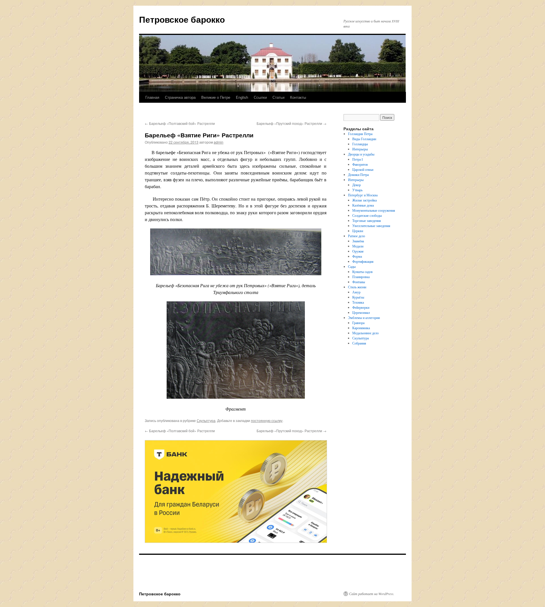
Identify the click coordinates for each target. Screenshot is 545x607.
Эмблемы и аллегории (364, 317)
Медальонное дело (365, 333)
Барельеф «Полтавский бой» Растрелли (180, 123)
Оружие (358, 251)
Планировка (361, 276)
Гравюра (358, 322)
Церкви (357, 230)
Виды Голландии (364, 138)
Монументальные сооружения (373, 210)
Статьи (278, 97)
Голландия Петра (360, 133)
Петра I (357, 159)
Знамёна (358, 241)
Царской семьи (362, 169)
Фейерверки (360, 307)
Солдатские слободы (367, 215)
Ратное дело (356, 236)
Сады (352, 266)
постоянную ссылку (266, 420)
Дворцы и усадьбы (361, 154)
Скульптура (206, 420)
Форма (357, 256)
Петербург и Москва (363, 195)
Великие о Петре (215, 97)
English (242, 97)
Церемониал (361, 312)
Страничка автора (180, 97)
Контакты (298, 97)
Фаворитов (360, 164)
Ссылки (260, 97)
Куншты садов (362, 271)
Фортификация (363, 261)
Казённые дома (363, 205)
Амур (356, 292)
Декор (356, 184)
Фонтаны (358, 282)
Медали (357, 246)
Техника (358, 302)
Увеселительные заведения (371, 225)
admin (218, 142)
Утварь (357, 190)
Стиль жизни (357, 287)
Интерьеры (360, 149)
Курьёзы (358, 297)
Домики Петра (358, 174)
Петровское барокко (182, 19)
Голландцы (360, 144)
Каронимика (361, 327)
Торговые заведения (366, 220)
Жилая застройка (364, 200)
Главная (152, 97)
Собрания (359, 343)
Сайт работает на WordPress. (371, 593)
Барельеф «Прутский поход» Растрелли (291, 123)
